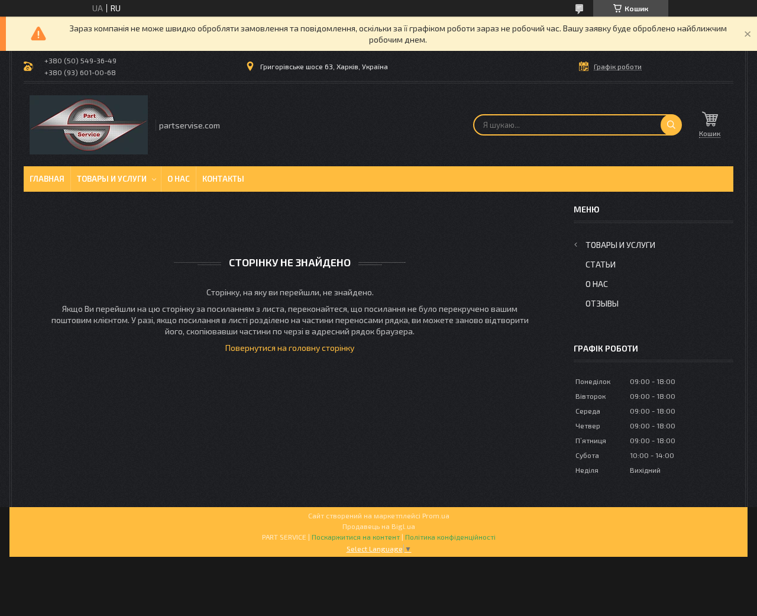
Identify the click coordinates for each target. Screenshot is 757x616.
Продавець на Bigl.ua (378, 526)
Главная (47, 178)
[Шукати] (671, 125)
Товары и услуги (112, 178)
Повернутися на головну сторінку (289, 348)
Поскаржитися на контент (356, 537)
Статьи (600, 264)
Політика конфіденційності (450, 537)
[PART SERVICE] (89, 124)
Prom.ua (435, 515)
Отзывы (602, 303)
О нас (178, 178)
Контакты (223, 178)
